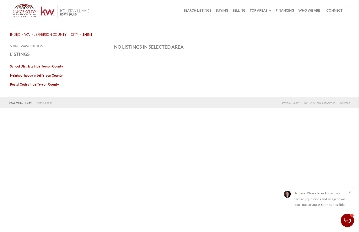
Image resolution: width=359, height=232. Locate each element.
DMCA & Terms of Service (319, 102)
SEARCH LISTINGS (197, 10)
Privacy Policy (290, 102)
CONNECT (334, 10)
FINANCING (285, 10)
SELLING (239, 10)
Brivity (28, 102)
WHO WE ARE (309, 10)
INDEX (15, 34)
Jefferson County (50, 34)
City (74, 34)
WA (27, 34)
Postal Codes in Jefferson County (34, 84)
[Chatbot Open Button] (347, 220)
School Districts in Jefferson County (36, 66)
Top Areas (258, 10)
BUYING (222, 10)
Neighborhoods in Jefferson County (36, 75)
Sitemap (345, 102)
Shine (87, 34)
